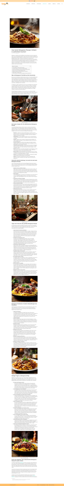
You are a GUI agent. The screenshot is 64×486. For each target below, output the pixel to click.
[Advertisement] (32, 11)
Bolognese (21, 462)
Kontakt (58, 3)
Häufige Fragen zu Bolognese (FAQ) (17, 72)
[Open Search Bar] (62, 4)
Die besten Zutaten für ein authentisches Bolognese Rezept (20, 68)
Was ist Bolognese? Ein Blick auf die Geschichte (18, 67)
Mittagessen (39, 3)
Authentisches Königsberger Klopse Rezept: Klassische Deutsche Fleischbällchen (21, 479)
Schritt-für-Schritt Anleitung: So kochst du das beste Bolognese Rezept (21, 69)
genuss (49, 3)
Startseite (28, 3)
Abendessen (45, 3)
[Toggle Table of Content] (30, 66)
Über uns (54, 3)
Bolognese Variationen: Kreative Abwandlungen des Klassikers (20, 71)
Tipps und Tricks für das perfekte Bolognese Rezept (19, 70)
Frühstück (33, 3)
